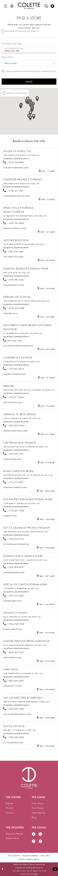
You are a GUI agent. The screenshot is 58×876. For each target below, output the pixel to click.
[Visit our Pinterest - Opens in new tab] (33, 841)
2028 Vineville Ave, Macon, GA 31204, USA (21, 155)
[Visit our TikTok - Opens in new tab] (40, 841)
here (35, 874)
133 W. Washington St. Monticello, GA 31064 (23, 244)
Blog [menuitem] (34, 817)
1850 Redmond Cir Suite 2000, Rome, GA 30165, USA (25, 532)
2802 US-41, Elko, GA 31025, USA (16, 273)
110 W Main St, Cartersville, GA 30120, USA (21, 503)
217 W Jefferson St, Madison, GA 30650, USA (22, 333)
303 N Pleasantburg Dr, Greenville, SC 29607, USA (24, 645)
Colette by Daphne (21, 159)
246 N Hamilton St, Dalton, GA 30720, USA (22, 617)
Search (29, 81)
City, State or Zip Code (11, 43)
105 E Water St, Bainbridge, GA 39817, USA (21, 588)
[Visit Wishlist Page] (52, 6)
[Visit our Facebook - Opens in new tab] (33, 834)
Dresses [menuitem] (9, 803)
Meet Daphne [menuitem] (38, 812)
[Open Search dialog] (46, 6)
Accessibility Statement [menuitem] (30, 856)
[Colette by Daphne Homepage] (29, 6)
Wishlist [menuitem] (9, 807)
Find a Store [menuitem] (38, 803)
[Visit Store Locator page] (11, 6)
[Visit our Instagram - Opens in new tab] (40, 834)
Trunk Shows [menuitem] (38, 807)
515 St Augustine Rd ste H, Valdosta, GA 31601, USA (25, 560)
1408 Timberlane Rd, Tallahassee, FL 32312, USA (23, 673)
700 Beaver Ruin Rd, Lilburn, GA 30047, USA (21, 362)
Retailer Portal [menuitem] (12, 838)
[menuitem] (5, 6)
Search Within (8, 57)
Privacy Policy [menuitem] (45, 856)
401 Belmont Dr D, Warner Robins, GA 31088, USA (25, 216)
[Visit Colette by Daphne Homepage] (29, 778)
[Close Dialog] (3, 869)
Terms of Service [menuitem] (14, 856)
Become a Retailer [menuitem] (14, 833)
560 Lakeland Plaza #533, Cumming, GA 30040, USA (25, 447)
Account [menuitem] (10, 812)
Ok (55, 869)
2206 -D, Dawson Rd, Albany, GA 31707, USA (22, 418)
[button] (5, 6)
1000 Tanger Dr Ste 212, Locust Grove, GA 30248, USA (26, 301)
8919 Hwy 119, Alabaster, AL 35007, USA (19, 730)
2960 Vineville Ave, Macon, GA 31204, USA (21, 184)
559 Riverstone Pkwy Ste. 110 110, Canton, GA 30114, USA (28, 475)
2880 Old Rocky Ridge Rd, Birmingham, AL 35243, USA (26, 702)
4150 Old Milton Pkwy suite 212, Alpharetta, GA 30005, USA (28, 390)
